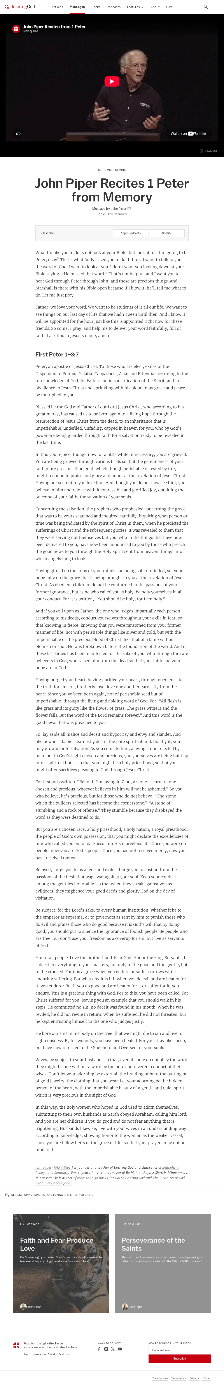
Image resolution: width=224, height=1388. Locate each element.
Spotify (166, 233)
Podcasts (114, 7)
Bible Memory (117, 214)
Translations (160, 1378)
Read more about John (52, 1183)
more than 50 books (92, 1178)
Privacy (194, 1378)
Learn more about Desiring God (44, 1354)
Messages (77, 7)
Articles (57, 7)
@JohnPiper (63, 1167)
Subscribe (179, 1358)
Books (95, 7)
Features (133, 7)
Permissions (178, 1378)
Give (169, 7)
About (155, 7)
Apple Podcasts (131, 233)
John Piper (43, 1167)
